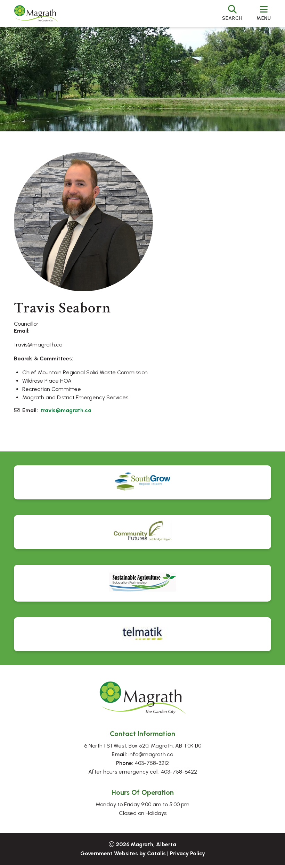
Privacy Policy (187, 853)
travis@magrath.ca (66, 410)
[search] (232, 13)
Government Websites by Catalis (123, 853)
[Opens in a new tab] (142, 482)
